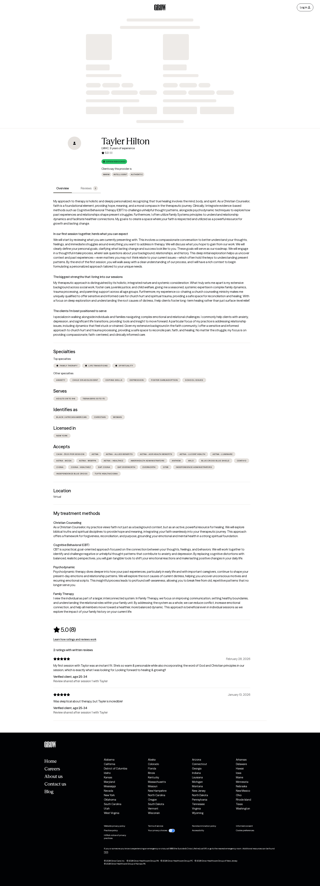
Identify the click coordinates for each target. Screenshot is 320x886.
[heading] (64, 629)
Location (62, 490)
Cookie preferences (245, 830)
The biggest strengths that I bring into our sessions (88, 277)
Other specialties (63, 373)
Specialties (64, 351)
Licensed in (64, 428)
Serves (60, 391)
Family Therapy (63, 594)
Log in (303, 7)
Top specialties (62, 359)
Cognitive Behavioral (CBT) (71, 545)
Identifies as (65, 409)
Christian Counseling (67, 523)
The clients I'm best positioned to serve (79, 311)
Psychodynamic (64, 567)
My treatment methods (76, 513)
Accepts (61, 446)
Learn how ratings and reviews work (74, 639)
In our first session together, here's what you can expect (90, 234)
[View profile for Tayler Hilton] (74, 158)
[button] (114, 161)
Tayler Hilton (125, 141)
